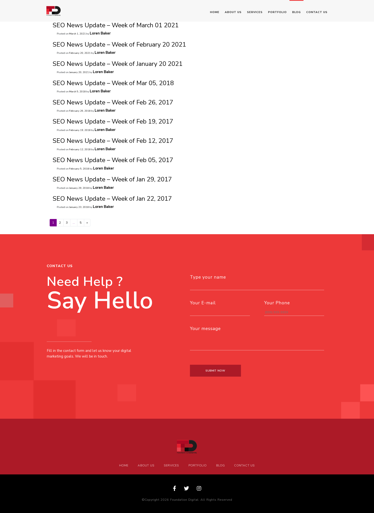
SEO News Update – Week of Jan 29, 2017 (112, 179)
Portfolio (277, 12)
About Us (233, 12)
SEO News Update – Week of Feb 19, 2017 (113, 121)
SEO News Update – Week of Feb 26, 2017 (113, 102)
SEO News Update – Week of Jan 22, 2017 (112, 198)
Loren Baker (100, 33)
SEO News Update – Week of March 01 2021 (116, 25)
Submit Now (215, 371)
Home (214, 12)
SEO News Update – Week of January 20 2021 (118, 64)
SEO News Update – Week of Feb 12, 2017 (113, 141)
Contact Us (316, 12)
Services (255, 12)
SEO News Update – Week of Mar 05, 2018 (113, 83)
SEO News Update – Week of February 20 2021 (119, 44)
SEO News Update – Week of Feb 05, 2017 (113, 160)
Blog (296, 12)
